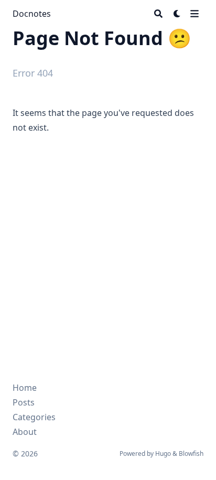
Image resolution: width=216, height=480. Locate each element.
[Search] (158, 13)
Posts (24, 402)
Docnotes (32, 13)
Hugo (163, 453)
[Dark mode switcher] (177, 13)
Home (25, 387)
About (25, 432)
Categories (34, 417)
